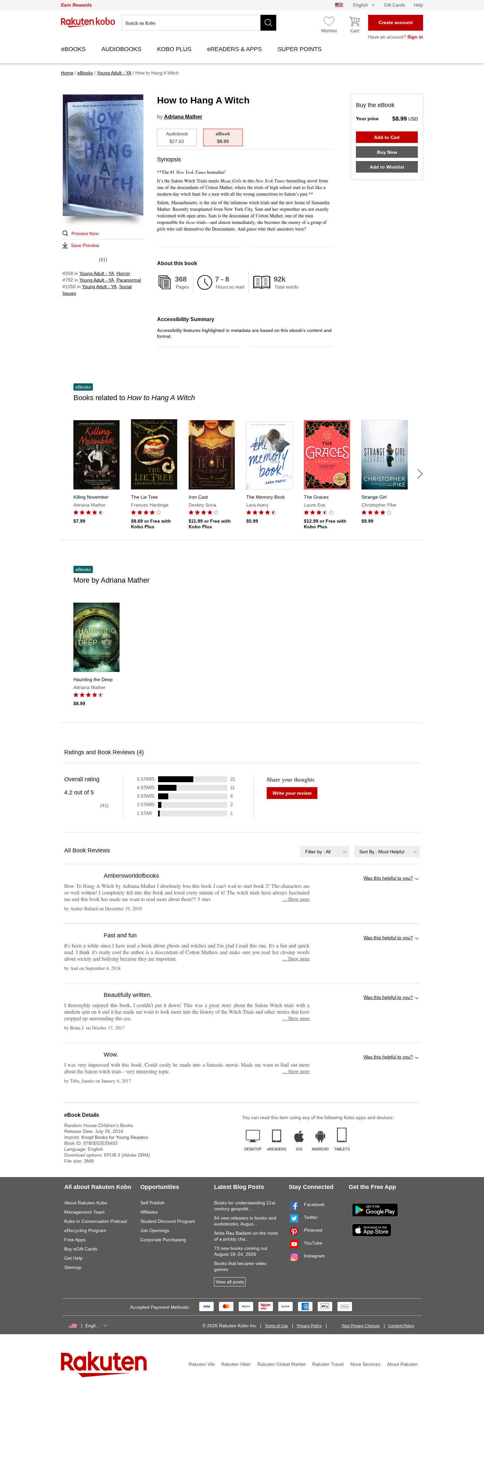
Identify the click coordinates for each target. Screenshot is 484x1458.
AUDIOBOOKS (122, 49)
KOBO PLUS (175, 49)
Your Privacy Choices (360, 1326)
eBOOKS (74, 49)
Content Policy (401, 1326)
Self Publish (152, 1202)
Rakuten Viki (202, 1364)
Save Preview (85, 245)
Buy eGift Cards (80, 1249)
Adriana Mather (183, 117)
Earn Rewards (76, 5)
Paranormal (129, 280)
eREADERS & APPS (235, 49)
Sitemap (72, 1267)
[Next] (420, 474)
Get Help (73, 1258)
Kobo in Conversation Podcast (95, 1221)
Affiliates (149, 1212)
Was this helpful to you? (388, 878)
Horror (123, 273)
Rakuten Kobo (88, 22)
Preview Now (84, 233)
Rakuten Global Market (281, 1364)
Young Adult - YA (96, 273)
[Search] (268, 23)
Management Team (84, 1212)
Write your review (292, 793)
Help (418, 5)
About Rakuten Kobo (85, 1202)
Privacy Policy (309, 1326)
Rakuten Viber (236, 1364)
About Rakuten (402, 1364)
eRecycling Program (85, 1230)
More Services (365, 1364)
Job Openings (154, 1230)
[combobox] (324, 851)
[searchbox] (199, 23)
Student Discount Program (167, 1221)
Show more (295, 899)
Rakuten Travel (328, 1364)
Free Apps (75, 1239)
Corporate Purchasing (163, 1239)
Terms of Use (276, 1326)
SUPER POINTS (300, 49)
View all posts (230, 1281)
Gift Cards (394, 5)
